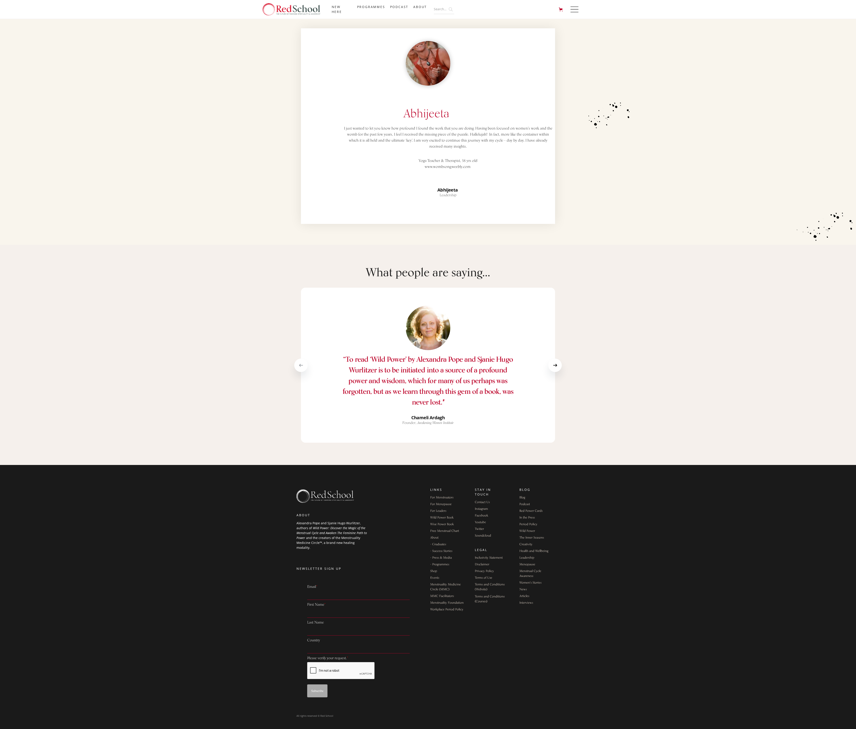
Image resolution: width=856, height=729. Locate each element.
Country (313, 640)
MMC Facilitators (442, 596)
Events (434, 578)
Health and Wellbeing (533, 551)
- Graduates (438, 544)
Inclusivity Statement (489, 558)
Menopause (527, 564)
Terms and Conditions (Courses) (490, 599)
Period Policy (528, 524)
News (523, 589)
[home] (293, 9)
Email (312, 587)
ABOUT (420, 7)
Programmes (371, 7)
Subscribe (317, 691)
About (434, 537)
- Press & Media (441, 558)
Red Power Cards (531, 511)
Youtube (480, 522)
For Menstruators (441, 497)
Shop (433, 571)
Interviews (526, 603)
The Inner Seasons (531, 537)
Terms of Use (483, 578)
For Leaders (438, 511)
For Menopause (441, 504)
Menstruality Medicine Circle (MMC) (445, 587)
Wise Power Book (442, 524)
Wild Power (527, 531)
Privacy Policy (484, 571)
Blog (522, 497)
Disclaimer (482, 564)
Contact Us (482, 502)
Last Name (315, 622)
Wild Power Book (442, 517)
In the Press (527, 517)
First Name (316, 604)
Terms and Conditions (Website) (490, 587)
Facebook (481, 515)
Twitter (479, 529)
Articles (524, 596)
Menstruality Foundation (447, 603)
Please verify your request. (327, 658)
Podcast (399, 7)
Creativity (526, 544)
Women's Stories (530, 582)
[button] (562, 9)
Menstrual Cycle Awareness (530, 573)
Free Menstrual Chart (444, 531)
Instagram (481, 509)
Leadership (526, 558)
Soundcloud (483, 535)
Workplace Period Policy (446, 609)
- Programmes (439, 564)
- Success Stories (441, 551)
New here (337, 9)
